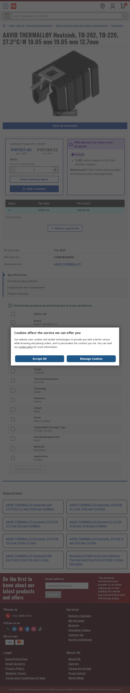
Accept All (40, 359)
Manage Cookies (91, 359)
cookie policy (26, 347)
